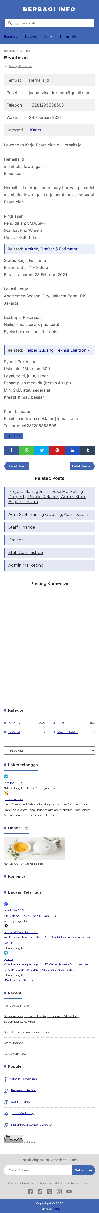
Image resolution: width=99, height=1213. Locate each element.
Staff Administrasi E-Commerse (27, 1032)
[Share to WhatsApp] (26, 450)
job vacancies (13, 799)
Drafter (15, 539)
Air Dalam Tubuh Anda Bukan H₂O (30, 916)
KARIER (15, 436)
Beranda (11, 36)
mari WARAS (14, 910)
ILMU (61, 723)
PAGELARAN (67, 732)
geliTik (8, 959)
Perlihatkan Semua (19, 980)
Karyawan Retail (16, 1053)
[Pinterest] (49, 1192)
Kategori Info (36, 36)
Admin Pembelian (23, 1079)
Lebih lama (81, 466)
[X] (40, 1192)
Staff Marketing (23, 1113)
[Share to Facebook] (11, 450)
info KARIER (13, 783)
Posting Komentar (20, 66)
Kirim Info (68, 36)
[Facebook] (30, 1192)
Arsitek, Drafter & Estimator (51, 248)
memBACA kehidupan (21, 932)
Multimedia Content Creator (32, 1124)
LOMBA (14, 732)
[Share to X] (42, 450)
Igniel (57, 1208)
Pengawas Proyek (17, 1005)
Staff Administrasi (25, 552)
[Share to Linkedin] (72, 450)
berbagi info (49, 9)
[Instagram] (59, 1192)
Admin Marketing (26, 565)
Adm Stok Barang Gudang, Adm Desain (48, 514)
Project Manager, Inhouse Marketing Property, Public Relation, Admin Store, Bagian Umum (47, 496)
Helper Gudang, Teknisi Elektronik (57, 350)
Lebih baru (18, 466)
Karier (35, 129)
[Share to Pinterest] (57, 450)
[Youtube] (69, 1192)
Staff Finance (21, 527)
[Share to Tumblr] (87, 450)
